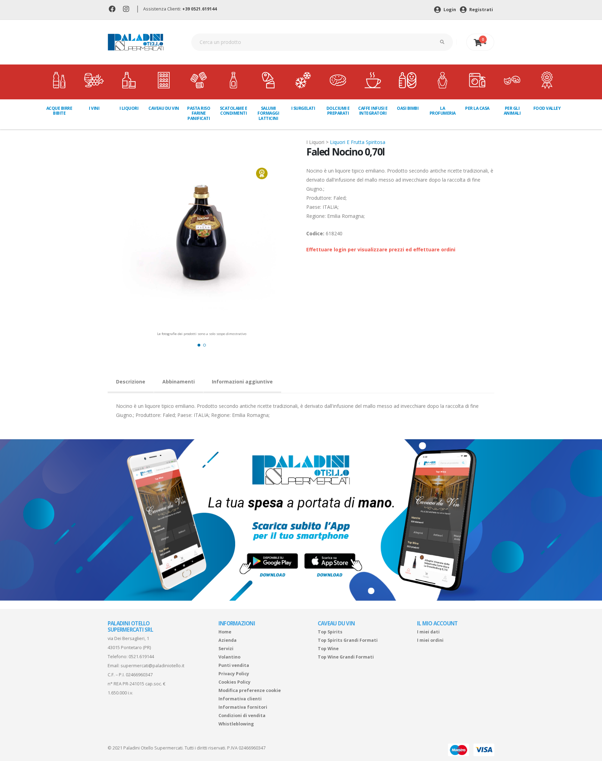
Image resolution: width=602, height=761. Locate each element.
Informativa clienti (240, 699)
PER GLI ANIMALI (512, 110)
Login (449, 10)
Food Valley (547, 108)
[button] (199, 345)
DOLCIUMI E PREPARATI (338, 110)
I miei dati (428, 632)
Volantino (229, 657)
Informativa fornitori (242, 707)
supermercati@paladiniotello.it (152, 666)
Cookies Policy (234, 682)
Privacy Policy (233, 674)
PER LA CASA (477, 108)
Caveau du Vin (163, 108)
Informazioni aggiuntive (242, 381)
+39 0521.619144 (199, 9)
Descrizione (130, 381)
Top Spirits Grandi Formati (348, 640)
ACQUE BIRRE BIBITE (59, 110)
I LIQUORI (129, 108)
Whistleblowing (236, 724)
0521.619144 (141, 657)
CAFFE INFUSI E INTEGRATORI (372, 110)
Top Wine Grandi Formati (346, 657)
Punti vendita (233, 665)
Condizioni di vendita (241, 715)
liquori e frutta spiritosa (357, 142)
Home (224, 632)
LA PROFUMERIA (443, 110)
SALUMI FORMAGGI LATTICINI (268, 113)
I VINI (94, 108)
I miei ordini (430, 640)
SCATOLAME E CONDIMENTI (233, 110)
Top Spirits (330, 632)
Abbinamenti (178, 381)
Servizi (225, 649)
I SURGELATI (303, 108)
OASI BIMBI (407, 108)
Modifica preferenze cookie (249, 690)
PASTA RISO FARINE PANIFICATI (198, 113)
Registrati (480, 10)
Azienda (227, 640)
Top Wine (328, 649)
